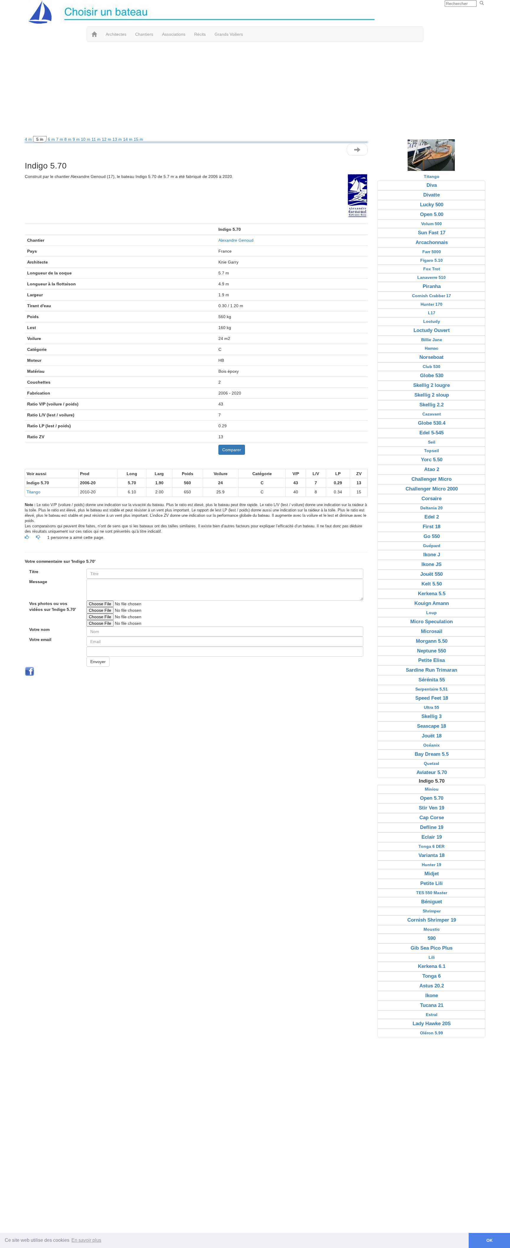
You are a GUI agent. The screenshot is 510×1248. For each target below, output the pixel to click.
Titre (33, 571)
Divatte (431, 195)
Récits (200, 34)
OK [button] (489, 1240)
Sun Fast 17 (431, 232)
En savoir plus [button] (86, 1240)
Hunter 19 (431, 864)
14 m (128, 139)
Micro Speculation (431, 621)
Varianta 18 (431, 855)
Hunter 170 (431, 304)
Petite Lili (431, 883)
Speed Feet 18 (431, 698)
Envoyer (98, 661)
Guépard (431, 545)
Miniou (432, 789)
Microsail (431, 631)
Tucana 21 (431, 1005)
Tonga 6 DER (431, 846)
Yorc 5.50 (431, 459)
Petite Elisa (431, 660)
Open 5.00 (431, 214)
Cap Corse (431, 817)
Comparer (231, 449)
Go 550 (432, 536)
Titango (33, 492)
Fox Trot (431, 268)
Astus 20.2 (431, 986)
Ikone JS (431, 564)
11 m (96, 139)
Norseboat (431, 357)
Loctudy (431, 321)
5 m (39, 139)
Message (38, 581)
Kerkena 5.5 (431, 593)
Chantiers (144, 34)
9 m (77, 139)
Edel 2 (431, 517)
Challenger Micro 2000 (432, 489)
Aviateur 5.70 (431, 772)
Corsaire (431, 498)
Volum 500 (431, 223)
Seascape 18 (431, 726)
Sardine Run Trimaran (431, 670)
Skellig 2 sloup (431, 395)
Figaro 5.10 (431, 260)
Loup (431, 612)
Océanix (431, 745)
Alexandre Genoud (236, 240)
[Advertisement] (255, 89)
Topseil (431, 450)
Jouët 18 (432, 736)
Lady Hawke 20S (432, 1023)
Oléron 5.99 (431, 1033)
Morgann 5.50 (431, 641)
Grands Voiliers (229, 34)
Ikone (431, 995)
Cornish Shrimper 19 (431, 920)
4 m (29, 139)
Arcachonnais (432, 242)
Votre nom (39, 629)
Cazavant (431, 414)
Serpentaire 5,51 (431, 689)
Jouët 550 (431, 574)
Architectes (116, 34)
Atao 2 (431, 469)
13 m (117, 139)
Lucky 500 (431, 204)
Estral (431, 1014)
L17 (431, 312)
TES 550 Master (431, 892)
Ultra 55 (431, 707)
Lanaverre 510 (431, 277)
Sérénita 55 (432, 680)
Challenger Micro (431, 479)
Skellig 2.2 (431, 405)
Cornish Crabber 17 (431, 295)
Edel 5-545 (431, 433)
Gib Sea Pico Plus (431, 948)
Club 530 (431, 366)
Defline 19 (431, 827)
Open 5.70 (431, 798)
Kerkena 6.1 (431, 966)
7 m (60, 139)
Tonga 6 (431, 976)
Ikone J (431, 554)
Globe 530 (431, 375)
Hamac (431, 348)
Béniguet (431, 901)
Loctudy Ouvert (431, 330)
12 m (107, 139)
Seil (431, 442)
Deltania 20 (431, 508)
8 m (68, 139)
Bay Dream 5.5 (432, 754)
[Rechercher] (482, 3)
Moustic (432, 929)
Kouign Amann (431, 603)
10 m (86, 139)
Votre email (40, 639)
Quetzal (431, 763)
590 (432, 938)
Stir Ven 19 (431, 808)
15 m (138, 139)
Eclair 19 (431, 837)
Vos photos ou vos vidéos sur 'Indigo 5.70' (52, 606)
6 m (52, 139)
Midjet (431, 873)
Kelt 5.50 (431, 584)
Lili (432, 957)
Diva (431, 185)
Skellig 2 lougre (431, 385)
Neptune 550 (431, 651)
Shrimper (432, 911)
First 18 (431, 526)
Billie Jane (431, 339)
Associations (173, 34)
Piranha (432, 286)
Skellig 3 (431, 716)
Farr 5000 (431, 251)
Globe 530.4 (431, 423)
